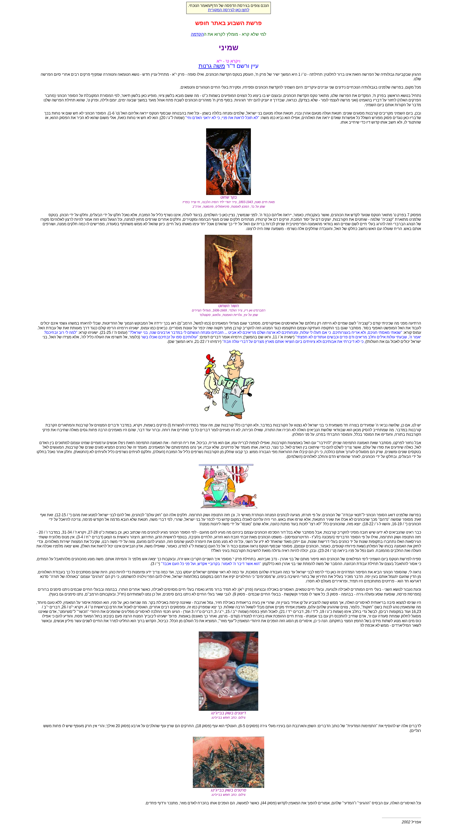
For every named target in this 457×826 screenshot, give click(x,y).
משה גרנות (212, 66)
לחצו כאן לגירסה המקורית (228, 10)
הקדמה (197, 34)
